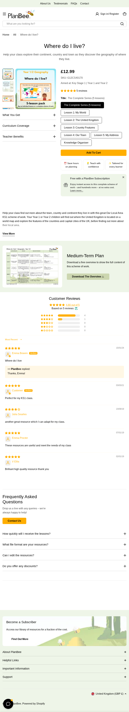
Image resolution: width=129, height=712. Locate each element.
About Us (45, 3)
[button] (68, 90)
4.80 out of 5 (73, 305)
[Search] (122, 24)
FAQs (74, 3)
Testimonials (61, 3)
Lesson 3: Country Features (79, 127)
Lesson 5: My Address (106, 135)
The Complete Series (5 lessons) (82, 105)
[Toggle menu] (4, 14)
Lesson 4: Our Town (75, 135)
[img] (12, 348)
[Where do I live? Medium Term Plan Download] (32, 247)
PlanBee (16, 703)
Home (6, 34)
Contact (84, 3)
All (14, 34)
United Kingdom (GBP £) (109, 693)
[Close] (123, 177)
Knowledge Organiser (76, 142)
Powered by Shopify (33, 703)
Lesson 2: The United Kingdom (81, 120)
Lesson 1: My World (75, 112)
